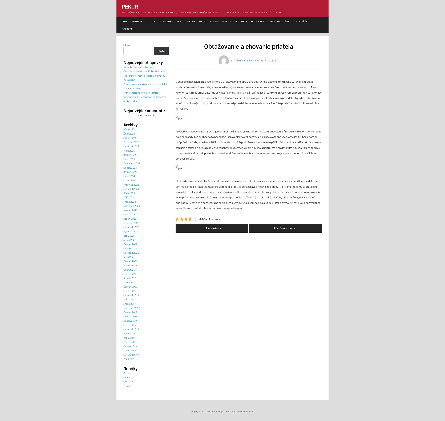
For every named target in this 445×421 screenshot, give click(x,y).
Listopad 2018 (131, 329)
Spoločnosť (258, 21)
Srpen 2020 (129, 278)
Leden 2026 (129, 137)
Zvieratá (127, 29)
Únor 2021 (129, 269)
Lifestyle (190, 21)
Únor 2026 (129, 133)
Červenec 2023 (131, 205)
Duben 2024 (130, 167)
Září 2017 (128, 358)
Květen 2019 (130, 316)
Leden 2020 (129, 290)
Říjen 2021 (129, 256)
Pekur (130, 7)
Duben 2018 (130, 346)
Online (214, 21)
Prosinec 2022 (131, 222)
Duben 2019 (130, 320)
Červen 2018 (130, 341)
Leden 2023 (129, 218)
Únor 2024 (129, 176)
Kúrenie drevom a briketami (138, 67)
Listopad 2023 (131, 188)
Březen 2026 (130, 129)
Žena (287, 21)
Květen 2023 (130, 210)
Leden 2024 (129, 180)
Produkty (241, 21)
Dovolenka (166, 21)
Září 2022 (128, 235)
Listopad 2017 (131, 354)
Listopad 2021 (131, 252)
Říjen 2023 (129, 193)
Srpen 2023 (129, 201)
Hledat (127, 44)
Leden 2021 (129, 273)
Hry (179, 21)
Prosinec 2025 (131, 142)
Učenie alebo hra (283, 228)
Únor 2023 (129, 214)
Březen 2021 (130, 265)
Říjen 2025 (129, 150)
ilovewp (251, 411)
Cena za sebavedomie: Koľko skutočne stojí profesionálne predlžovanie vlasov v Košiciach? (145, 75)
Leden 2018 (129, 350)
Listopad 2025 (131, 146)
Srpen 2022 (129, 239)
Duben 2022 (130, 248)
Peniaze (226, 21)
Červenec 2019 (131, 307)
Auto (125, 21)
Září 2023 (128, 197)
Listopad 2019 (131, 295)
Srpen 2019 (129, 303)
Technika (275, 21)
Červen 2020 (130, 286)
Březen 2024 (130, 171)
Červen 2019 (130, 312)
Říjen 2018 (129, 333)
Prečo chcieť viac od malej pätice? (141, 92)
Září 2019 (128, 299)
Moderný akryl (213, 228)
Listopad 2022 (131, 227)
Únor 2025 (129, 159)
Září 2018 (128, 337)
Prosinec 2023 (131, 184)
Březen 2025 (130, 154)
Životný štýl (302, 21)
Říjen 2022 (129, 231)
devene (239, 60)
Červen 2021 (130, 261)
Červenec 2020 (131, 282)
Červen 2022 (130, 244)
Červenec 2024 (131, 163)
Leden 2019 (129, 324)
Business (137, 21)
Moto (202, 21)
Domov (150, 21)
